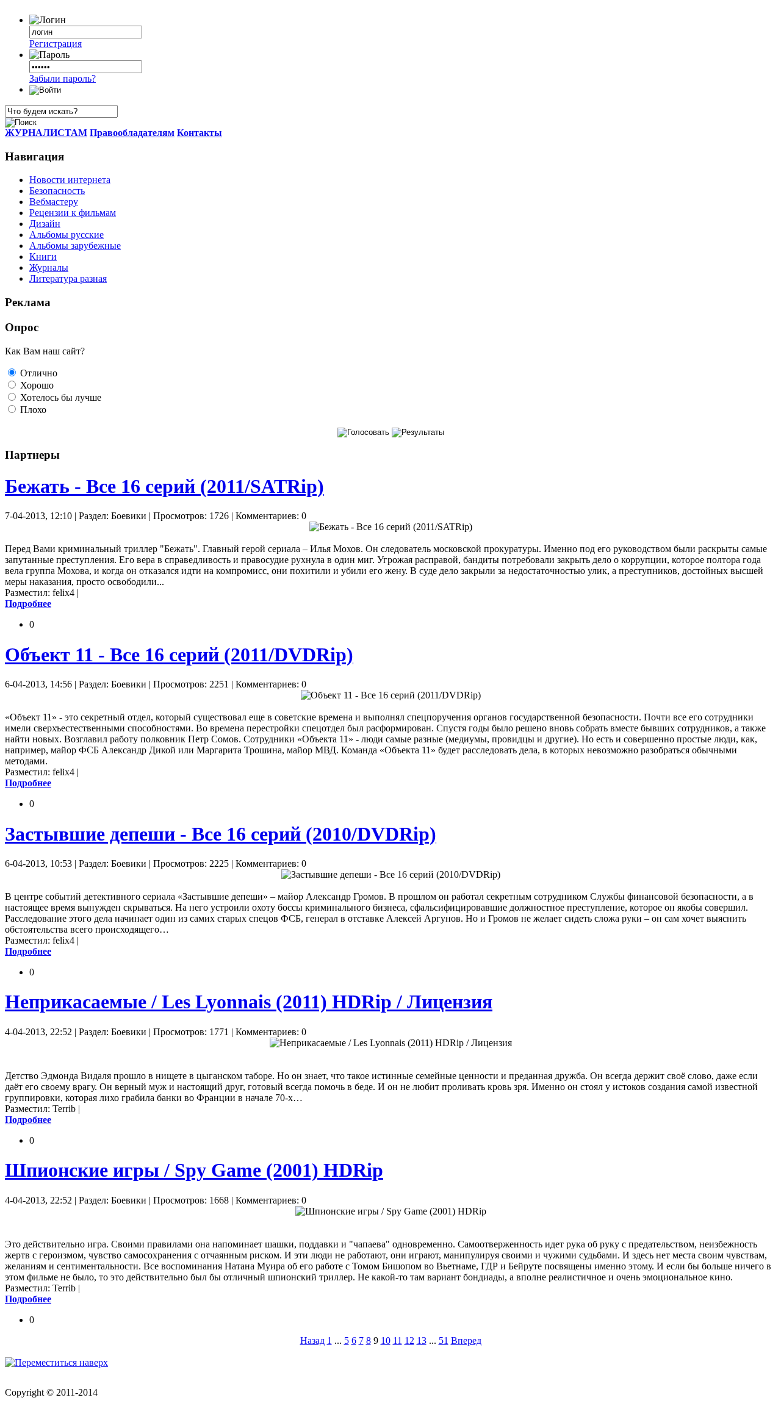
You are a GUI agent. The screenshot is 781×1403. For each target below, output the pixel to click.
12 (409, 1340)
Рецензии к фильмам (72, 212)
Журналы (48, 267)
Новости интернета (69, 179)
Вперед (466, 1340)
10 (385, 1340)
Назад (312, 1340)
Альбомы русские (66, 234)
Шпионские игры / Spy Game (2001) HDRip (194, 1170)
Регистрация (55, 43)
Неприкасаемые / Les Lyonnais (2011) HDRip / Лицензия (248, 1002)
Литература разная (68, 278)
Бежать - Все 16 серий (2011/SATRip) (164, 486)
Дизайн (44, 223)
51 (443, 1340)
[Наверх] (56, 1362)
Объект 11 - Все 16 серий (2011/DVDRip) (179, 655)
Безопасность (57, 190)
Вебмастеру (53, 201)
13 (421, 1340)
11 (397, 1340)
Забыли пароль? (62, 78)
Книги (43, 256)
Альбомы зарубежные (75, 245)
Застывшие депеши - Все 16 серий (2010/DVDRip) (220, 834)
